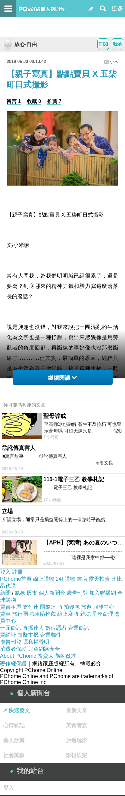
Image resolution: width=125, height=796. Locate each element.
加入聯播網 (102, 593)
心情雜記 (14, 725)
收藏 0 (34, 101)
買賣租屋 (10, 607)
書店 (82, 579)
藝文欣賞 (14, 740)
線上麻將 (68, 614)
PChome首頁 (16, 579)
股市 (32, 593)
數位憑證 (56, 628)
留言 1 (14, 101)
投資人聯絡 (51, 656)
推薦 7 (54, 101)
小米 (114, 61)
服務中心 (103, 607)
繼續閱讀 (59, 378)
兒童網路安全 (44, 649)
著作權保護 (13, 663)
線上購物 (43, 579)
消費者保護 (13, 649)
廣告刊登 (77, 593)
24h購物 (65, 579)
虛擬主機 (28, 635)
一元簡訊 (10, 628)
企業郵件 (50, 635)
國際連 (48, 607)
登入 (5, 572)
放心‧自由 (25, 44)
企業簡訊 (78, 628)
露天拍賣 (99, 579)
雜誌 (85, 614)
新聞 (5, 593)
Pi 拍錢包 (68, 607)
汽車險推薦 (42, 614)
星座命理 (102, 614)
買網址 (8, 635)
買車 (5, 614)
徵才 (71, 656)
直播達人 (33, 628)
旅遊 (86, 607)
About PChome (18, 656)
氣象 (20, 593)
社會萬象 (14, 755)
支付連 (31, 607)
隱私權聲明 (36, 642)
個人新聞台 (52, 593)
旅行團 (20, 614)
